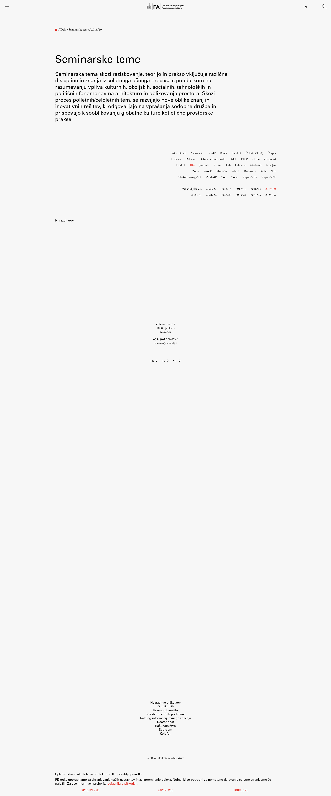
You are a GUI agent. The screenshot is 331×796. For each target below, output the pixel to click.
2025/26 (270, 195)
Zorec (234, 177)
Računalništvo (165, 726)
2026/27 (211, 189)
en (305, 7)
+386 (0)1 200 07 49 (165, 339)
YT (175, 361)
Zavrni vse (165, 790)
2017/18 (241, 189)
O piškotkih (165, 706)
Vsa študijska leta (192, 189)
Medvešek (256, 165)
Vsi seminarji (178, 153)
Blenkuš (236, 153)
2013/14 (226, 189)
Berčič (223, 153)
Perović (207, 171)
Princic (236, 171)
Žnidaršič (211, 177)
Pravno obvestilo (165, 710)
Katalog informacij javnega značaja (165, 718)
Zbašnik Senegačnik (190, 177)
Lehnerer (240, 165)
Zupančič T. (269, 177)
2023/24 (241, 195)
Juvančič (204, 165)
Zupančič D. (250, 177)
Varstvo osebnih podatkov (166, 714)
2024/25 (255, 195)
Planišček (221, 171)
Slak (273, 171)
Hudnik (181, 165)
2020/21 (196, 195)
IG (163, 361)
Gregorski (270, 159)
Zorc (224, 177)
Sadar (263, 171)
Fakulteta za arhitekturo (170, 758)
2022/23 (226, 195)
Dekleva (190, 159)
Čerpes (272, 153)
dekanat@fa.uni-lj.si (165, 343)
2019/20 (270, 189)
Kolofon (165, 733)
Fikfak (233, 159)
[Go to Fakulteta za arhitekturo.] (56, 30)
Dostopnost (165, 722)
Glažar (256, 159)
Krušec (218, 165)
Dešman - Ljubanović (212, 159)
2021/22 (211, 195)
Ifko (192, 165)
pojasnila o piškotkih (122, 783)
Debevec (176, 159)
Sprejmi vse (90, 790)
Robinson (250, 171)
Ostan (195, 171)
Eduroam (165, 729)
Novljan (271, 165)
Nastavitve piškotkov (165, 702)
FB (152, 361)
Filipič (244, 159)
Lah (228, 165)
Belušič (212, 153)
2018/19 (255, 189)
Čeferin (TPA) (254, 153)
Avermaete (196, 153)
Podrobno (240, 790)
